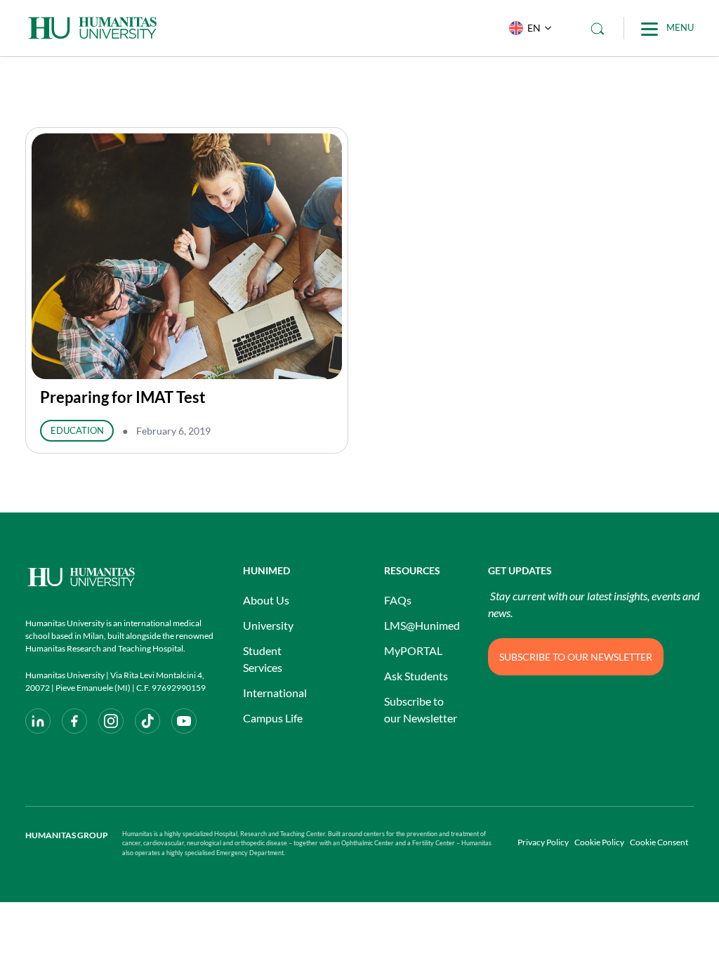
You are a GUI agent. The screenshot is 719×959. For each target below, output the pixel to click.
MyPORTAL (413, 650)
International (275, 692)
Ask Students (416, 675)
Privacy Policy (543, 842)
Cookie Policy (599, 842)
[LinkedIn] (38, 721)
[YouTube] (184, 721)
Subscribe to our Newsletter (420, 709)
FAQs (397, 600)
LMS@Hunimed (422, 625)
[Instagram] (111, 721)
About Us (266, 600)
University (268, 625)
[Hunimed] (120, 576)
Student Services (262, 659)
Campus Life (273, 718)
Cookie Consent (659, 842)
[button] (527, 28)
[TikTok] (147, 721)
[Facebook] (74, 721)
